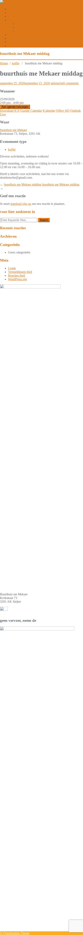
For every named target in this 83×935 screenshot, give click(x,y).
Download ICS (9, 110)
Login (12, 268)
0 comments (71, 83)
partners (13, 38)
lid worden (15, 16)
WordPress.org (17, 279)
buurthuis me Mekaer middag (22, 184)
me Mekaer (15, 12)
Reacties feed (16, 275)
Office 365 (63, 110)
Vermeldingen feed (20, 272)
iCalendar (49, 110)
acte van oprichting (28, 23)
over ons (13, 20)
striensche (57, 83)
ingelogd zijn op (20, 203)
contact (12, 42)
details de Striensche (29, 27)
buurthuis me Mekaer (13, 130)
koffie (15, 63)
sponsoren (14, 34)
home (11, 9)
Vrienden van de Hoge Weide (35, 31)
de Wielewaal (16, 45)
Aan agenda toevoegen (15, 106)
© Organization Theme (14, 933)
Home (4, 63)
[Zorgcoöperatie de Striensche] (1, 2)
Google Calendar (31, 110)
